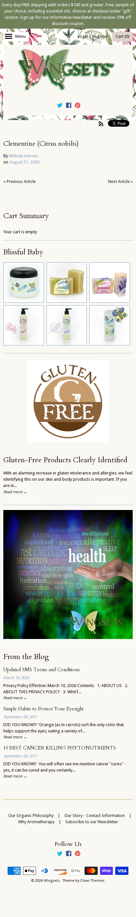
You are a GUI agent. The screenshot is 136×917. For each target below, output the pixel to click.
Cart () (122, 36)
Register (100, 36)
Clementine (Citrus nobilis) (41, 144)
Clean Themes (92, 881)
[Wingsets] (68, 70)
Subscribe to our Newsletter (91, 821)
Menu (20, 36)
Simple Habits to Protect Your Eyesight (43, 709)
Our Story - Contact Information (94, 815)
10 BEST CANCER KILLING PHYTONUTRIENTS (59, 748)
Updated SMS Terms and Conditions (41, 670)
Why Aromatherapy (36, 821)
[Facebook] (68, 106)
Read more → (15, 492)
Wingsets (52, 881)
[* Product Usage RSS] (101, 123)
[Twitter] (59, 106)
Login (83, 36)
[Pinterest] (77, 106)
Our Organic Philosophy (30, 815)
